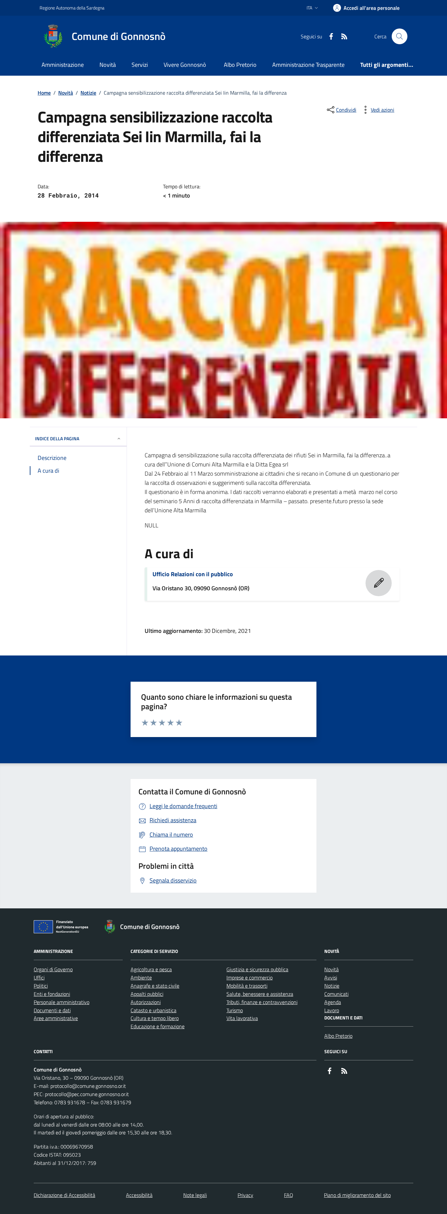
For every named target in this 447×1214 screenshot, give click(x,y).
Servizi (140, 64)
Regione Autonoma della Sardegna (72, 7)
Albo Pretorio (240, 64)
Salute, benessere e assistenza (259, 994)
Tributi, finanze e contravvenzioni (261, 1002)
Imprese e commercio (249, 977)
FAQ (288, 1195)
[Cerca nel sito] (399, 36)
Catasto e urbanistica (153, 1010)
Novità (107, 64)
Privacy (245, 1195)
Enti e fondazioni (52, 994)
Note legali (195, 1195)
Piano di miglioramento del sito (357, 1195)
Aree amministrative (56, 1018)
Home (44, 93)
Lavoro (331, 1010)
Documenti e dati (52, 1010)
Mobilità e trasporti (246, 986)
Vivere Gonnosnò (185, 64)
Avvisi (330, 977)
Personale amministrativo (61, 1002)
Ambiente (141, 977)
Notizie (88, 93)
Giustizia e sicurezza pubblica (257, 969)
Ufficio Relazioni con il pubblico (192, 574)
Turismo (234, 1010)
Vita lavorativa (242, 1018)
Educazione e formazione (158, 1026)
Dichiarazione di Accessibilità (64, 1195)
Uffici (39, 977)
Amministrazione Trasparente (308, 64)
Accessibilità (139, 1195)
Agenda (332, 1002)
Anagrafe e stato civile (155, 986)
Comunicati (336, 994)
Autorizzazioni (146, 1002)
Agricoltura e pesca (151, 969)
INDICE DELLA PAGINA (57, 438)
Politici (41, 986)
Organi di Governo (53, 969)
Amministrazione (63, 64)
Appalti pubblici (147, 994)
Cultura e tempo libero (155, 1018)
